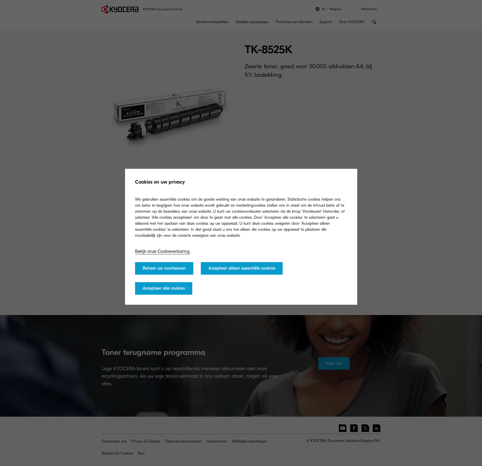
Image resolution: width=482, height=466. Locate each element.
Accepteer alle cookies (164, 288)
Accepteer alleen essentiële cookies (241, 268)
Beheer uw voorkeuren (164, 268)
